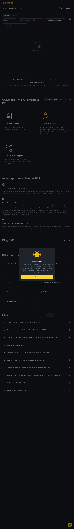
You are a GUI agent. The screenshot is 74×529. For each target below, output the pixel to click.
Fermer (37, 277)
